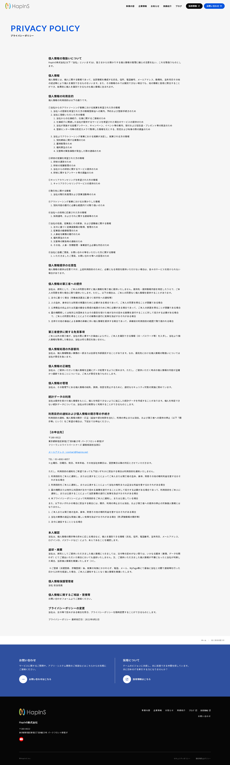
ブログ (179, 6)
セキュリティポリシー (182, 758)
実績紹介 (167, 6)
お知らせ (155, 6)
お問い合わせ (204, 716)
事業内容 (130, 6)
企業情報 (142, 6)
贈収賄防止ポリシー (203, 758)
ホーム (203, 640)
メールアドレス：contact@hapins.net (68, 452)
